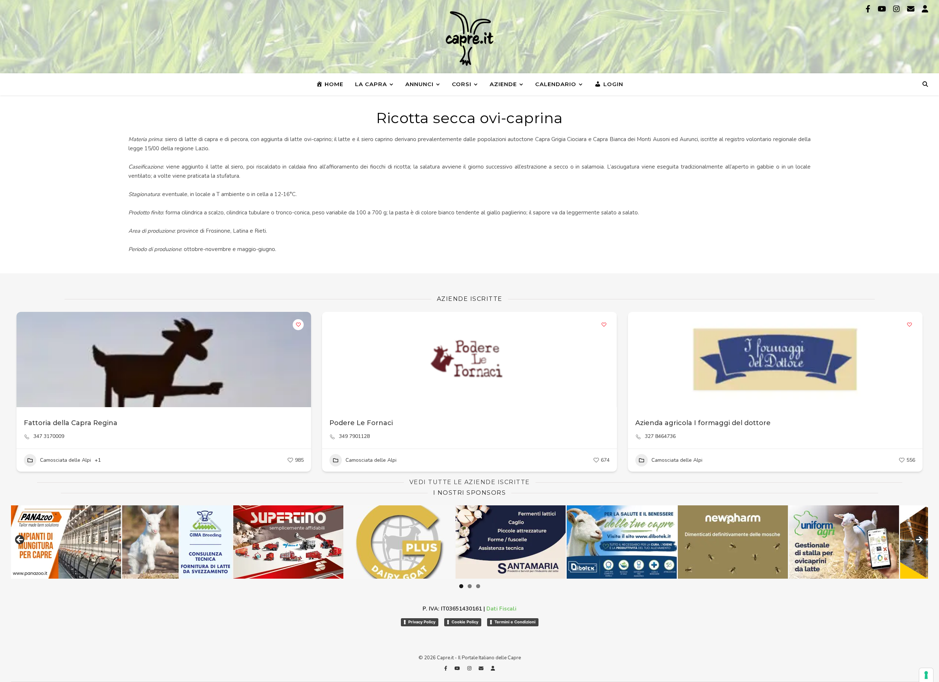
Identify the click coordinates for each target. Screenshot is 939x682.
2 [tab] (470, 586)
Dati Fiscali (501, 608)
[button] (331, 359)
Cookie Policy (465, 621)
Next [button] (918, 540)
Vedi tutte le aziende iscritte (469, 482)
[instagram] (897, 9)
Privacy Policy (421, 621)
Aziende (503, 84)
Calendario (555, 84)
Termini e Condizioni (515, 621)
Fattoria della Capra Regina (70, 423)
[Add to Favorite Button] (298, 324)
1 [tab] (461, 586)
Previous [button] (20, 540)
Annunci (419, 84)
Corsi (461, 84)
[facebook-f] (869, 9)
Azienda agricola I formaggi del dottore (703, 423)
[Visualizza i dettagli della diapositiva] (219, 542)
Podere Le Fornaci (361, 423)
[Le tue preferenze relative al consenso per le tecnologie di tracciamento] (926, 675)
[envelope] (911, 9)
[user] (925, 9)
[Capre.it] (469, 38)
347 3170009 (48, 436)
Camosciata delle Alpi (65, 460)
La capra (371, 84)
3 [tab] (478, 586)
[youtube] (883, 9)
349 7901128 (354, 436)
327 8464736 (660, 436)
